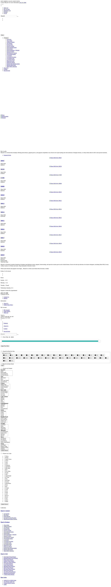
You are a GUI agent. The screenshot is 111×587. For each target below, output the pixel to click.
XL (5, 361)
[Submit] (17, 16)
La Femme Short (8, 544)
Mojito (6, 457)
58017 (2, 238)
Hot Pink (7, 480)
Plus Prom (6, 515)
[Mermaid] (4, 434)
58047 (2, 160)
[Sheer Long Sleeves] (5, 442)
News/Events (7, 331)
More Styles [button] (4, 577)
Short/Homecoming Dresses (10, 519)
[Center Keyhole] (5, 387)
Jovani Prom (7, 533)
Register (6, 12)
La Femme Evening (8, 541)
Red (6, 486)
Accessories (6, 513)
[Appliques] (4, 404)
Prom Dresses (7, 516)
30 (103, 355)
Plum (6, 485)
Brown (7, 495)
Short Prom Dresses (8, 570)
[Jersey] (3, 415)
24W (48, 358)
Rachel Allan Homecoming (10, 548)
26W (55, 358)
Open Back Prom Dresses (10, 556)
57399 (2, 178)
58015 (2, 220)
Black (6, 497)
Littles (5, 584)
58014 (2, 212)
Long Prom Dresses (8, 565)
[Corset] (5, 388)
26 (91, 355)
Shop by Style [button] (4, 554)
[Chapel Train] (4, 420)
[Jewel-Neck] (4, 428)
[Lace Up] (5, 394)
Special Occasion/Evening (10, 517)
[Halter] (4, 426)
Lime (6, 462)
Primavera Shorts (8, 546)
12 (50, 355)
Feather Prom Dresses (9, 561)
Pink (6, 478)
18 (67, 355)
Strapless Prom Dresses (9, 573)
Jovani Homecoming (9, 531)
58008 (2, 186)
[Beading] (4, 406)
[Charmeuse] (3, 411)
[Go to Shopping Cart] (1, 4)
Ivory (6, 491)
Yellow (7, 456)
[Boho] (5, 379)
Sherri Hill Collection (9, 551)
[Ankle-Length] (4, 418)
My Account (7, 9)
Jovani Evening (7, 536)
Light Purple (8, 475)
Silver (6, 500)
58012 (2, 203)
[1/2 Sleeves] (5, 438)
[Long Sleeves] (5, 441)
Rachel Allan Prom (8, 549)
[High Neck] (4, 427)
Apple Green (8, 459)
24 (85, 355)
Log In (5, 13)
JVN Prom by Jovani (9, 537)
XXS (84, 358)
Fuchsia (7, 482)
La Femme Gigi (7, 542)
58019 (2, 255)
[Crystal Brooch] (4, 408)
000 (6, 355)
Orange (7, 488)
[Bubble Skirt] (5, 384)
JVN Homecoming (8, 538)
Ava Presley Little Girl (9, 581)
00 (12, 355)
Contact (5, 328)
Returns (5, 298)
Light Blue (7, 466)
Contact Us (6, 297)
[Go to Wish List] (2, 4)
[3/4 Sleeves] (5, 439)
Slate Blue (7, 468)
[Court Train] (4, 422)
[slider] (99, 341)
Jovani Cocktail (7, 530)
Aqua (6, 463)
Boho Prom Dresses (8, 559)
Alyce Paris (6, 525)
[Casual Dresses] (7, 373)
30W (69, 358)
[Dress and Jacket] (5, 380)
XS (91, 358)
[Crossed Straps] (5, 392)
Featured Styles (7, 155)
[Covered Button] (5, 391)
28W (62, 358)
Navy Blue (7, 471)
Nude (6, 492)
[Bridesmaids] (7, 372)
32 (5, 358)
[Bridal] (7, 371)
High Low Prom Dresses (9, 562)
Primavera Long (7, 545)
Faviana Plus (7, 529)
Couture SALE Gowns (9, 583)
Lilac (6, 474)
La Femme (6, 540)
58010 (2, 195)
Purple (6, 472)
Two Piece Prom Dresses (10, 571)
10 (44, 355)
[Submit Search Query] (17, 334)
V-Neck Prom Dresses (9, 574)
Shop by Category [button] (5, 510)
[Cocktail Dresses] (7, 375)
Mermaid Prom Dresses (9, 566)
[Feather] (3, 414)
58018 (2, 246)
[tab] (55, 511)
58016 (2, 229)
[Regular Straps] (4, 446)
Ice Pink (7, 477)
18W (26, 358)
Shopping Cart (7, 10)
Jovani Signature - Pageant (10, 534)
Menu (2, 35)
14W (12, 358)
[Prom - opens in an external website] (2, 115)
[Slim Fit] (4, 435)
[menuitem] (57, 8)
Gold (6, 494)
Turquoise (7, 465)
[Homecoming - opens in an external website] (4, 116)
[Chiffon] (3, 412)
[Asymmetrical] (4, 419)
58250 (2, 169)
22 (79, 355)
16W (19, 358)
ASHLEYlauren (7, 526)
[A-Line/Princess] (4, 431)
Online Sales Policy (8, 304)
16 (61, 355)
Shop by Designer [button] (5, 522)
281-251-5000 (22, 2)
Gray (6, 498)
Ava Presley (6, 527)
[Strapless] (4, 449)
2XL (12, 361)
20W (33, 358)
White (6, 501)
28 (97, 355)
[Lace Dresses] (5, 381)
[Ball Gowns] (5, 378)
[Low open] (5, 395)
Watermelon (8, 483)
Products (6, 323)
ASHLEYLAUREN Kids (10, 580)
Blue (6, 469)
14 (55, 355)
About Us (6, 303)
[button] (6, 38)
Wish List (6, 8)
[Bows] (4, 407)
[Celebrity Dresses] (5, 386)
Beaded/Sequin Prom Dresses (11, 558)
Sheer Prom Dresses (8, 567)
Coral (6, 489)
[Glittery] (2, 398)
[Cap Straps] (4, 445)
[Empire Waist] (4, 433)
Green (6, 460)
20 (73, 355)
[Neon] (2, 400)
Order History (7, 311)
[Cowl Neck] (4, 425)
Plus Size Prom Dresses (9, 569)
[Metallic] (2, 399)
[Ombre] (2, 402)
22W (40, 358)
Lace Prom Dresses (8, 563)
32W (76, 358)
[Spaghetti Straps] (4, 447)
